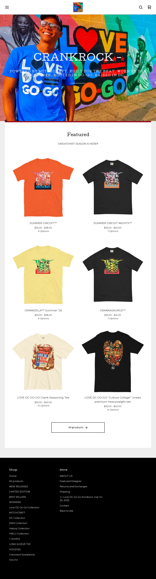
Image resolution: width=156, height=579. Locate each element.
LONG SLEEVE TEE (20, 544)
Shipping (65, 491)
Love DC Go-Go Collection (24, 507)
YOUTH (13, 559)
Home (13, 476)
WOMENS (15, 502)
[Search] (141, 7)
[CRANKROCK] (78, 7)
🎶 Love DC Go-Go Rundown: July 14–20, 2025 (81, 499)
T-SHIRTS (14, 538)
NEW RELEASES (18, 486)
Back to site (66, 510)
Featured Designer (71, 481)
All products (75, 427)
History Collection (19, 528)
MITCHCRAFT (17, 512)
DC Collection (17, 517)
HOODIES (15, 549)
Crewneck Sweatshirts (22, 554)
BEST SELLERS (17, 497)
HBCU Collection (19, 533)
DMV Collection (18, 523)
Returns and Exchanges (73, 486)
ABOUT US (66, 476)
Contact (64, 505)
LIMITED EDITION (19, 491)
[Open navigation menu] (7, 7)
